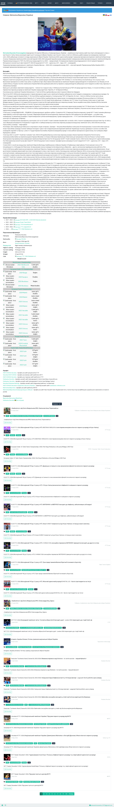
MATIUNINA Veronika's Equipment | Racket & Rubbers (19, 385)
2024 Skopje (23, 273)
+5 (57, 416)
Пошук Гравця (90, 3)
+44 (64, 627)
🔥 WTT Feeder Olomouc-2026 (24, 3)
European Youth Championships (22, 289)
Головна (10, 3)
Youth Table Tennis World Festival (22, 348)
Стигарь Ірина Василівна (50, 608)
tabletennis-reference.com (57, 385)
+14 (36, 512)
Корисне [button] (108, 3)
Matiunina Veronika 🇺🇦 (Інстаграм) (13, 400)
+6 (59, 608)
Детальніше (8, 422)
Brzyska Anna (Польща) (21, 454)
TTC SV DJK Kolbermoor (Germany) (14, 704)
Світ (7, 415)
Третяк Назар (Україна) (40, 724)
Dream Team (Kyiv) (25, 222)
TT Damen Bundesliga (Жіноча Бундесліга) (35, 666)
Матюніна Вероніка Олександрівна (14, 53)
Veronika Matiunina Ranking (11, 383)
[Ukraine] (17, 220)
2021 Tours (23, 340)
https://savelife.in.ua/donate (36, 10)
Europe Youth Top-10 (22, 336)
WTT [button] (36, 3)
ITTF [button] (42, 3)
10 (66, 794)
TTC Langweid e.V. (26, 227)
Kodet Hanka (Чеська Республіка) (18, 512)
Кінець (71, 794)
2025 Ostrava (23, 301)
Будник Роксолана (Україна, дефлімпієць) (58, 724)
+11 (23, 435)
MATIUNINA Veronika (9, 372)
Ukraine (23, 239)
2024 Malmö (23, 292)
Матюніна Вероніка (9, 387)
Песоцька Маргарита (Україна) (31, 781)
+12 (29, 531)
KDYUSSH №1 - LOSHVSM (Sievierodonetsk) (33, 220)
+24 (49, 685)
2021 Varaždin (23, 310)
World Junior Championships (22, 262)
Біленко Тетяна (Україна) (12, 627)
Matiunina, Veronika (9, 381)
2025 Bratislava (23, 281)
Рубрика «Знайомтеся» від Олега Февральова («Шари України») (26, 415)
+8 (48, 570)
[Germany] (17, 224)
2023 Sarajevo (23, 277)
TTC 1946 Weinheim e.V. (25, 229)
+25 (52, 704)
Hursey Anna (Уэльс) (15, 493)
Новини (57, 404)
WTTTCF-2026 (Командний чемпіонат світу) (31, 627)
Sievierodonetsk (19, 243)
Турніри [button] (100, 3)
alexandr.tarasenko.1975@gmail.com (101, 805)
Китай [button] (49, 3)
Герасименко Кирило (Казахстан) (52, 627)
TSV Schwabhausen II (27, 224)
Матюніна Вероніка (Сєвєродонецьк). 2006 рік (18, 389)
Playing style (7, 245)
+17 (29, 493)
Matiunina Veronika (8, 379)
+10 (30, 454)
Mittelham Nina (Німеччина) (16, 666)
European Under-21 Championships (22, 269)
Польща (19, 435)
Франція (12, 435)
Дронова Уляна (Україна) (44, 743)
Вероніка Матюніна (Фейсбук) (12, 398)
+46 (62, 647)
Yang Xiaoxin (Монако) (11, 647)
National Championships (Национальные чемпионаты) (46, 647)
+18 (71, 724)
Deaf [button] (81, 3)
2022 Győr (23, 351)
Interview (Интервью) (49, 415)
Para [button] (75, 3)
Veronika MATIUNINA (9, 375)
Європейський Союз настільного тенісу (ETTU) (33, 569)
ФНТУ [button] (56, 3)
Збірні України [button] (66, 3)
